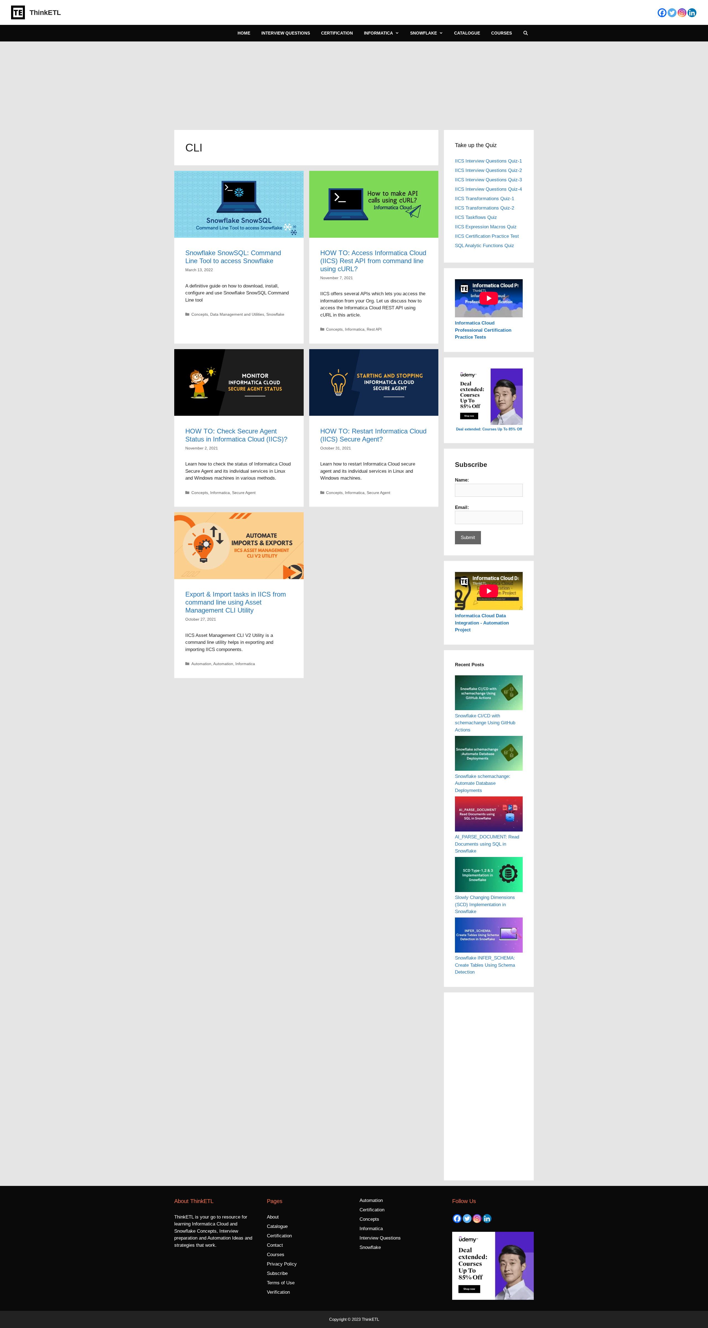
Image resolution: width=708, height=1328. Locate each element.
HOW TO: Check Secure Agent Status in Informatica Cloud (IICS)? (236, 435)
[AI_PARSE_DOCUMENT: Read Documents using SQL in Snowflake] (489, 814)
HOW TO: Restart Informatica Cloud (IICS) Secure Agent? (373, 435)
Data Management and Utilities (237, 314)
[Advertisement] (354, 83)
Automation (201, 664)
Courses (501, 33)
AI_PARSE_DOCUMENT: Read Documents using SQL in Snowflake (487, 844)
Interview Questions (285, 33)
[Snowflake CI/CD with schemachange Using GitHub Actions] (489, 693)
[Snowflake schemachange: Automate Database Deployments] (489, 754)
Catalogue (467, 33)
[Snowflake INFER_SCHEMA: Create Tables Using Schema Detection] (489, 936)
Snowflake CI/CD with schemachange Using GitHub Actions (485, 723)
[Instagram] (682, 12)
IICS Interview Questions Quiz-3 (488, 179)
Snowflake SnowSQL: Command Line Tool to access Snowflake (233, 257)
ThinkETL (45, 12)
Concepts (199, 314)
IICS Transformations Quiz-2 (484, 208)
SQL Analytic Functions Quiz (484, 245)
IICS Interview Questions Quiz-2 (488, 170)
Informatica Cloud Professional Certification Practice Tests (483, 330)
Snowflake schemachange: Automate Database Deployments (482, 783)
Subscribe (277, 1273)
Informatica (378, 33)
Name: (462, 480)
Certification (337, 33)
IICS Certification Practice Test (487, 236)
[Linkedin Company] (692, 12)
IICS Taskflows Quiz (476, 217)
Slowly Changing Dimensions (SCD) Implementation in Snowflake (485, 904)
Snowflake (423, 33)
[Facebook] (662, 12)
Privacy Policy (282, 1264)
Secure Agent (244, 492)
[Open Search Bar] (525, 33)
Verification (278, 1292)
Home (244, 33)
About (273, 1217)
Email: (462, 507)
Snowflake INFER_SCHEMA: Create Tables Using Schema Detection (485, 965)
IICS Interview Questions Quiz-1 (488, 161)
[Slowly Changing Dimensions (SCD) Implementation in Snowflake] (489, 875)
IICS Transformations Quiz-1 (484, 198)
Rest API (374, 329)
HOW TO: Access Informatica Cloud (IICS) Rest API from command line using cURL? (373, 261)
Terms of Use (281, 1282)
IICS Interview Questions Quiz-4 (488, 189)
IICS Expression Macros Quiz (486, 226)
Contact (275, 1245)
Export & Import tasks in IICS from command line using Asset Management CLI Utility (235, 602)
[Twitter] (672, 12)
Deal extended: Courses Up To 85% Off (489, 429)
